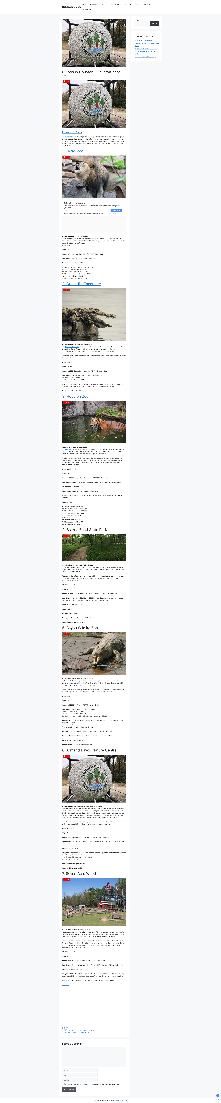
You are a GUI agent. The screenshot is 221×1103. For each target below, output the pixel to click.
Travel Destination (114, 4)
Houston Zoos (72, 132)
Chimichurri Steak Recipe (143, 41)
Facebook (65, 985)
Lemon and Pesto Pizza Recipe (145, 57)
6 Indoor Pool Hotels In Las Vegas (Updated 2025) (79, 1031)
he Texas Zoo (110, 239)
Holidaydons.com (71, 7)
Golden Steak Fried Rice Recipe (146, 49)
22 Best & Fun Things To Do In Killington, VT (77, 1032)
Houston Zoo (69, 449)
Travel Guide (127, 4)
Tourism (102, 4)
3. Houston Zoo (75, 396)
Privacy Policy (86, 9)
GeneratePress (122, 1100)
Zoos (65, 1029)
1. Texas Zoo (72, 151)
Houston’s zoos (67, 137)
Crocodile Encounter (72, 347)
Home (84, 4)
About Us (137, 4)
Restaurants (93, 4)
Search (137, 20)
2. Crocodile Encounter (81, 284)
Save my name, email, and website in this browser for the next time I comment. (91, 1084)
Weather (65, 245)
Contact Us (147, 4)
